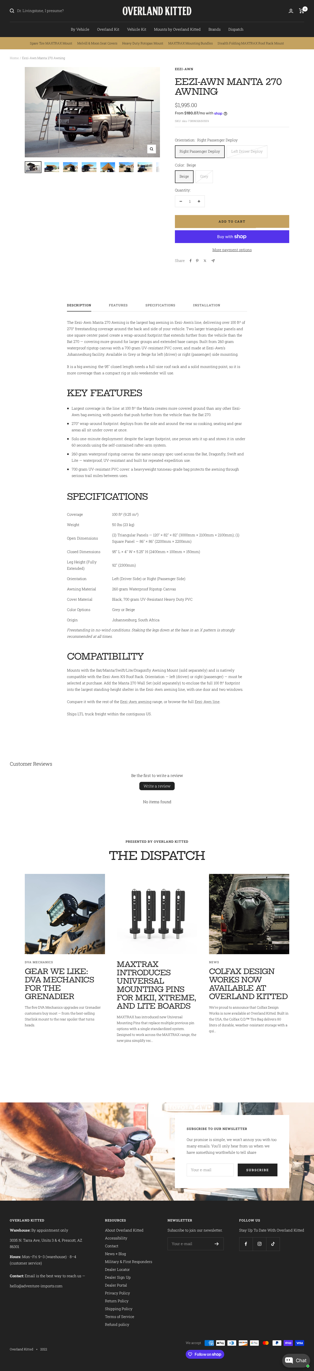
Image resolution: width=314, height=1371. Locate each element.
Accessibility (116, 1237)
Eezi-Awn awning (135, 701)
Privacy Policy (117, 1292)
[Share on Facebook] (191, 260)
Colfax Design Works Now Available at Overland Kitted (248, 984)
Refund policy (117, 1324)
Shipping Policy (118, 1308)
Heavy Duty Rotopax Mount (142, 43)
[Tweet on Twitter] (205, 260)
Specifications (160, 305)
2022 (43, 1349)
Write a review (157, 785)
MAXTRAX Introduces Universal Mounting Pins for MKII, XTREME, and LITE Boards (156, 985)
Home (14, 58)
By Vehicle (80, 29)
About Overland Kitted (124, 1230)
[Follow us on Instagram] (259, 1244)
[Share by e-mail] (213, 260)
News (214, 962)
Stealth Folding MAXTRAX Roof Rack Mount (251, 43)
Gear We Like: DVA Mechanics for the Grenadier (59, 984)
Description (79, 305)
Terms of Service (119, 1316)
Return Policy (117, 1300)
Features (118, 305)
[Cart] (301, 10)
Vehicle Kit (136, 29)
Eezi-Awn (184, 69)
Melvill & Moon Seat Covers (97, 43)
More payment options (232, 249)
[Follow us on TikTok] (273, 1244)
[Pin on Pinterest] (197, 260)
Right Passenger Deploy (200, 151)
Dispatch (235, 29)
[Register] (217, 1244)
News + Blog (115, 1253)
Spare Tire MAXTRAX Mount (51, 43)
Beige (184, 176)
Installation (206, 305)
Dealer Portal (116, 1285)
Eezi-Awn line (207, 701)
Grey (204, 176)
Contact (111, 1245)
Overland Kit (108, 29)
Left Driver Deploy (247, 151)
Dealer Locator (117, 1269)
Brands (215, 29)
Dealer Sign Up (118, 1277)
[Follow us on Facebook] (246, 1244)
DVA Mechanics (39, 962)
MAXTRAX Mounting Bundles (190, 43)
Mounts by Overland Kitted (177, 29)
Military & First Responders (128, 1261)
